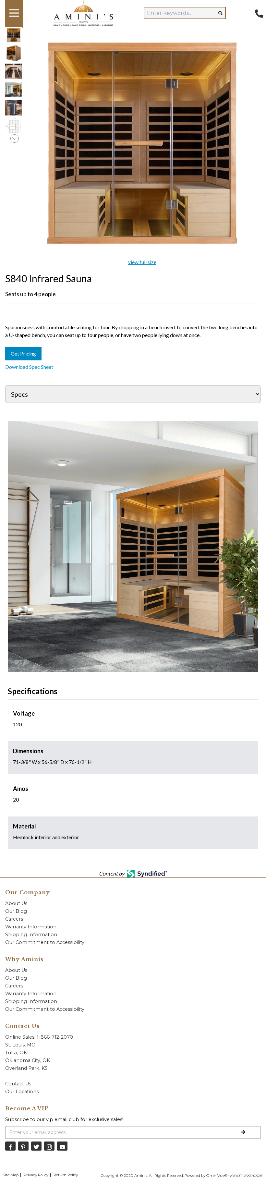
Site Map (10, 1175)
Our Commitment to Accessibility (44, 942)
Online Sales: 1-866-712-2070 (39, 1037)
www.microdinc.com (246, 1175)
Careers (14, 919)
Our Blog (16, 911)
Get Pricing (23, 353)
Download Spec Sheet (29, 367)
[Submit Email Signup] (242, 1132)
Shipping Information (31, 934)
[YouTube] (62, 1146)
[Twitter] (36, 1146)
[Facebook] (10, 1146)
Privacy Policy (36, 1175)
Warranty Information (30, 927)
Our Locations (22, 1091)
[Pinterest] (23, 1146)
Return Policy (66, 1175)
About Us (16, 903)
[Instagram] (49, 1146)
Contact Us (18, 1084)
